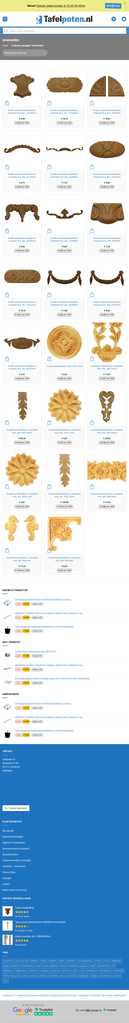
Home (5, 45)
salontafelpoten (105, 971)
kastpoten (84, 966)
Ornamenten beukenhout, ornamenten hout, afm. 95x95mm (64, 559)
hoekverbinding (27, 966)
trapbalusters (83, 976)
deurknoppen (116, 961)
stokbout (42, 976)
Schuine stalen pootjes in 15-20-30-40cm (60, 5)
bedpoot (44, 961)
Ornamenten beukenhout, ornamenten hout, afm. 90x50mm (22, 559)
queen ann (55, 971)
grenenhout (15, 966)
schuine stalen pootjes (12, 976)
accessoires (8, 961)
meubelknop (8, 971)
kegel (93, 966)
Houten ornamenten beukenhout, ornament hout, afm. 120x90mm (107, 111)
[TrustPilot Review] (43, 1011)
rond (81, 971)
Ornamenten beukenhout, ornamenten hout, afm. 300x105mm (22, 431)
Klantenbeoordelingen (13, 836)
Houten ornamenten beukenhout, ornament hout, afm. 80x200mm (64, 303)
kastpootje (74, 966)
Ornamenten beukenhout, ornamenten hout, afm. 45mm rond (22, 495)
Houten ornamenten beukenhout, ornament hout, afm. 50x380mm (64, 175)
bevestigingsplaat (85, 961)
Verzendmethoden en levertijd (17, 860)
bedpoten (53, 961)
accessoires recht (21, 961)
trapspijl (94, 976)
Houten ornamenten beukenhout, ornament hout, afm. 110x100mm (22, 111)
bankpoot (34, 961)
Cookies (6, 884)
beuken (61, 961)
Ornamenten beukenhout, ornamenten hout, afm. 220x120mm (107, 367)
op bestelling (32, 971)
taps (61, 976)
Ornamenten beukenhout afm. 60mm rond (64, 366)
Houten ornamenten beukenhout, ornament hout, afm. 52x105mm (107, 175)
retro (75, 971)
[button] (5, 19)
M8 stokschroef (103, 966)
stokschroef (53, 976)
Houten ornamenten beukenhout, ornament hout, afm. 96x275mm (22, 367)
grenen (6, 966)
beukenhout (71, 961)
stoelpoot (32, 976)
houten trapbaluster (51, 966)
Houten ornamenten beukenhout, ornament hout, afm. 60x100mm (22, 239)
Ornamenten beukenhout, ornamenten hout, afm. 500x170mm (64, 495)
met (113, 966)
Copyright (7, 878)
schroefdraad (118, 971)
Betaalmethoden (10, 854)
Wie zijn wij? (8, 830)
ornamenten (44, 971)
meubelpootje (20, 971)
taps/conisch (71, 976)
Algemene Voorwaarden (14, 842)
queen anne (66, 971)
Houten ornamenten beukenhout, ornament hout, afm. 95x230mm (107, 303)
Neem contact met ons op (15, 890)
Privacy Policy (9, 872)
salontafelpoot (91, 971)
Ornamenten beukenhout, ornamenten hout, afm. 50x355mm (107, 495)
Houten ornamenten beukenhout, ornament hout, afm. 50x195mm (22, 175)
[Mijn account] (113, 19)
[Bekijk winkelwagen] (124, 19)
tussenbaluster (105, 976)
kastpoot (64, 966)
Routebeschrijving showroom (16, 848)
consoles (97, 961)
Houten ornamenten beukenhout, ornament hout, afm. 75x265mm (22, 303)
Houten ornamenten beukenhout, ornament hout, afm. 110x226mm (64, 111)
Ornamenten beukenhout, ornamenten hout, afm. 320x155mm (107, 431)
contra (106, 961)
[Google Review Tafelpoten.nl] (22, 1011)
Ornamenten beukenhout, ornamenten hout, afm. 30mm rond (64, 431)
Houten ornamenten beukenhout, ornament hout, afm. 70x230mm (64, 239)
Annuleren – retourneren (14, 866)
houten (38, 966)
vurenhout (116, 976)
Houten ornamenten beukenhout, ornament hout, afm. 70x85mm (107, 239)
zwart (5, 981)
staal (24, 976)
